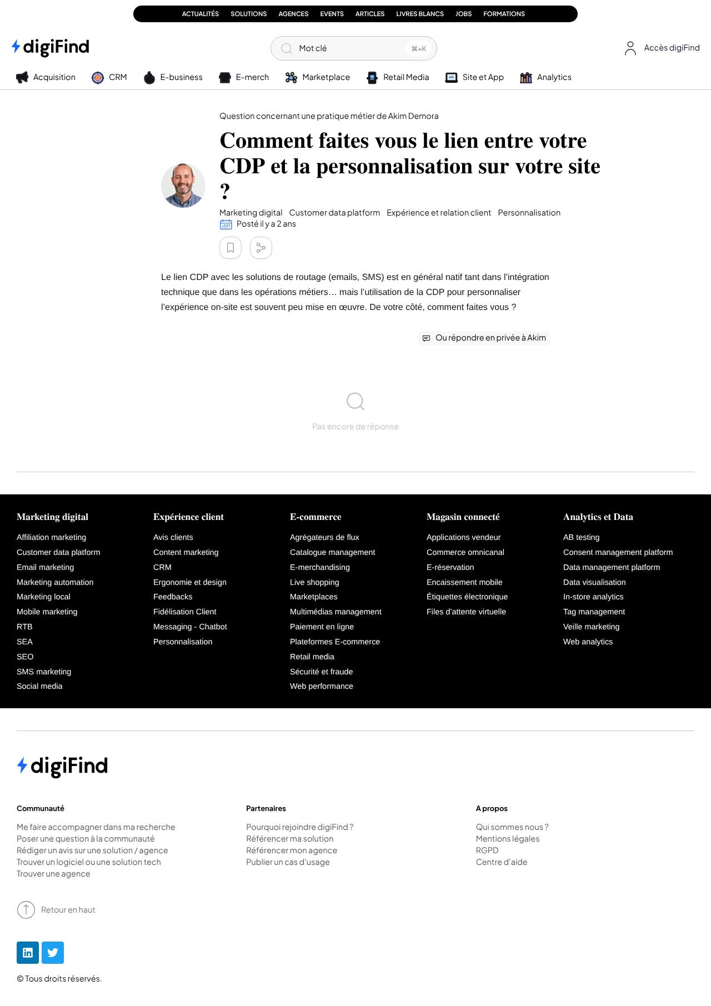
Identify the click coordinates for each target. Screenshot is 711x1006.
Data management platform (611, 567)
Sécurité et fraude (321, 672)
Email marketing (45, 567)
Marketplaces (314, 597)
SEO (25, 657)
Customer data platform (58, 552)
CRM (162, 567)
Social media (39, 686)
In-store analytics (593, 597)
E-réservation (450, 567)
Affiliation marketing (51, 537)
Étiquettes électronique (467, 597)
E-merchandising (320, 567)
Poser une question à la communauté (86, 839)
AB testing (581, 537)
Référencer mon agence (291, 851)
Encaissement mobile (465, 582)
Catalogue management (332, 552)
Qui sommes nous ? (512, 827)
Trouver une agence (54, 874)
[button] (659, 48)
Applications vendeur (464, 537)
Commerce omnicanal (465, 552)
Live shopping (314, 582)
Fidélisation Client (185, 612)
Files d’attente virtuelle (466, 612)
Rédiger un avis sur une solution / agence (92, 851)
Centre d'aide (502, 862)
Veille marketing (591, 627)
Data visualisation (594, 582)
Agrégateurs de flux (324, 537)
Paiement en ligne (322, 627)
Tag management (594, 612)
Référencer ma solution (289, 839)
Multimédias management (336, 612)
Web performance (321, 686)
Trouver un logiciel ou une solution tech (89, 862)
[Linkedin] (28, 953)
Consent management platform (618, 552)
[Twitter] (53, 953)
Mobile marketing (47, 612)
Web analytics (588, 642)
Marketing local (44, 597)
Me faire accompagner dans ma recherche (96, 827)
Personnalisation (182, 642)
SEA (25, 642)
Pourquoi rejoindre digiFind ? (299, 827)
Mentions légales (508, 839)
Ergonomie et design (190, 582)
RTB (25, 627)
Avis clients (173, 537)
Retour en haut (68, 910)
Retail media (312, 657)
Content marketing (186, 552)
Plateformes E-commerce (335, 642)
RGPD (487, 851)
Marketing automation (55, 582)
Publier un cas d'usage (288, 862)
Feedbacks (172, 597)
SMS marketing (44, 672)
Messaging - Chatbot (190, 627)
